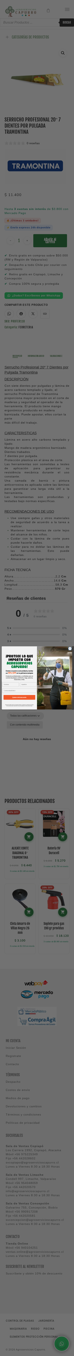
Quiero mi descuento (19, 697)
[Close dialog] (70, 648)
